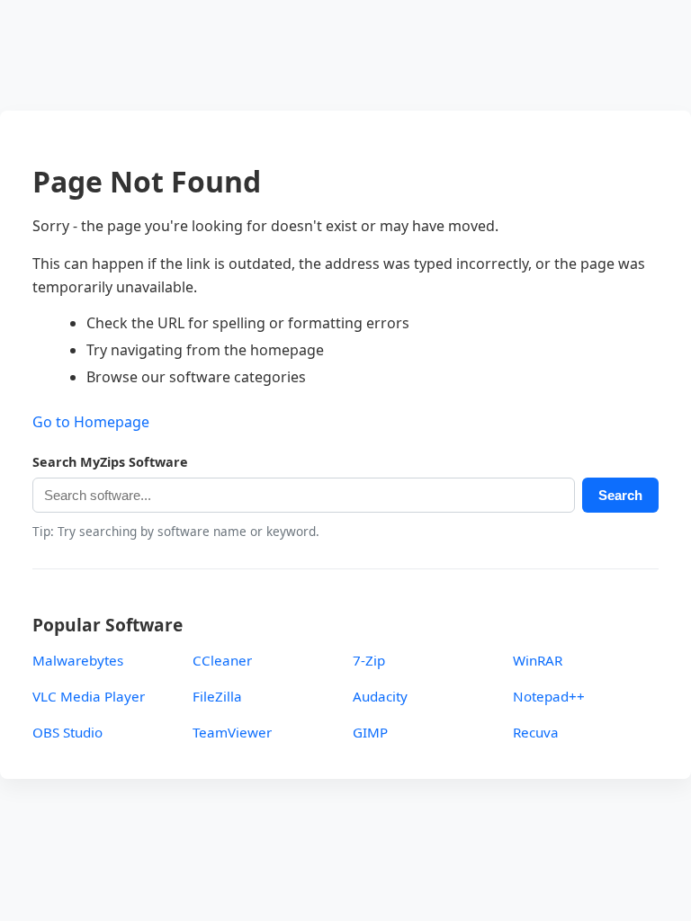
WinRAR (537, 660)
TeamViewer (232, 732)
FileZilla (217, 696)
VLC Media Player (88, 696)
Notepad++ (549, 696)
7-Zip (369, 660)
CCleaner (222, 660)
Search (620, 495)
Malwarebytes (77, 660)
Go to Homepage (90, 422)
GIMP (370, 732)
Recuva (536, 732)
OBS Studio (67, 732)
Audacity (380, 696)
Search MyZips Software (110, 461)
